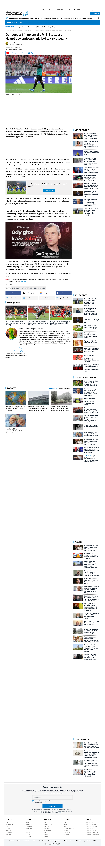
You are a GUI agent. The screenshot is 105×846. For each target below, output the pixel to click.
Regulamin (42, 841)
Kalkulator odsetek (91, 830)
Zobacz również (49, 190)
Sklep (97, 10)
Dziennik (7, 30)
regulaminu (54, 801)
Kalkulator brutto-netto (92, 832)
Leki (65, 826)
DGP (69, 10)
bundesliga (16, 288)
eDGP (7, 826)
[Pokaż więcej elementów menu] (98, 18)
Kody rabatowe (48, 824)
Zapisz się (52, 806)
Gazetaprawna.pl (10, 824)
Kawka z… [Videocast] (37, 27)
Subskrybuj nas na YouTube (17, 53)
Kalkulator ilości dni (91, 824)
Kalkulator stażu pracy (92, 826)
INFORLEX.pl (60, 10)
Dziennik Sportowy (49, 27)
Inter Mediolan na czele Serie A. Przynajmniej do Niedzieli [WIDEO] (47, 185)
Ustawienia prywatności (83, 841)
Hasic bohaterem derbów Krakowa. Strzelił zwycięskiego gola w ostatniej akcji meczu (16, 355)
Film (45, 832)
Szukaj (96, 13)
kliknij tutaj (61, 812)
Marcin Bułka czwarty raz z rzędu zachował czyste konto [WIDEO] (15, 323)
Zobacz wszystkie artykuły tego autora (16, 351)
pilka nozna (19, 30)
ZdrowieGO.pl (77, 10)
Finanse (66, 824)
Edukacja (46, 826)
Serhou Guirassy (40, 288)
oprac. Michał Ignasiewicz (17, 43)
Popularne (53, 388)
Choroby (66, 830)
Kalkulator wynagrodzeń (92, 834)
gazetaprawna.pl (89, 10)
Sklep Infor (8, 834)
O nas (19, 841)
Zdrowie (28, 832)
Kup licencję (24, 281)
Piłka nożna (18, 22)
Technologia (29, 824)
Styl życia (66, 834)
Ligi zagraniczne (28, 30)
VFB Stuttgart (27, 288)
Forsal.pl (8, 828)
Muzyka (46, 834)
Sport (9, 22)
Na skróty (9, 819)
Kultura (46, 836)
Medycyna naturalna (69, 828)
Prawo (65, 822)
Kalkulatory (89, 819)
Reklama (26, 841)
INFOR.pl (43, 10)
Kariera (34, 841)
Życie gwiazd (47, 830)
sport (13, 30)
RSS (94, 841)
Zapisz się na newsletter (38, 53)
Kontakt (11, 841)
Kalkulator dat (89, 822)
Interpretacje (9, 832)
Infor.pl (7, 822)
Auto (27, 822)
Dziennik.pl (29, 819)
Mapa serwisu (68, 841)
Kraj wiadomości (65, 388)
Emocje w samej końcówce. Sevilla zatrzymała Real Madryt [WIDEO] (38, 323)
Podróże (28, 834)
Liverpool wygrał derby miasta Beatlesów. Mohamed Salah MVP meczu (60, 323)
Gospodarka (29, 826)
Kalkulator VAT (90, 828)
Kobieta (46, 822)
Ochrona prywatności (54, 841)
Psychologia (67, 832)
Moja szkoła (47, 828)
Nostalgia (18, 27)
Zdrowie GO (25, 27)
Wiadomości (29, 828)
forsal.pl (51, 10)
